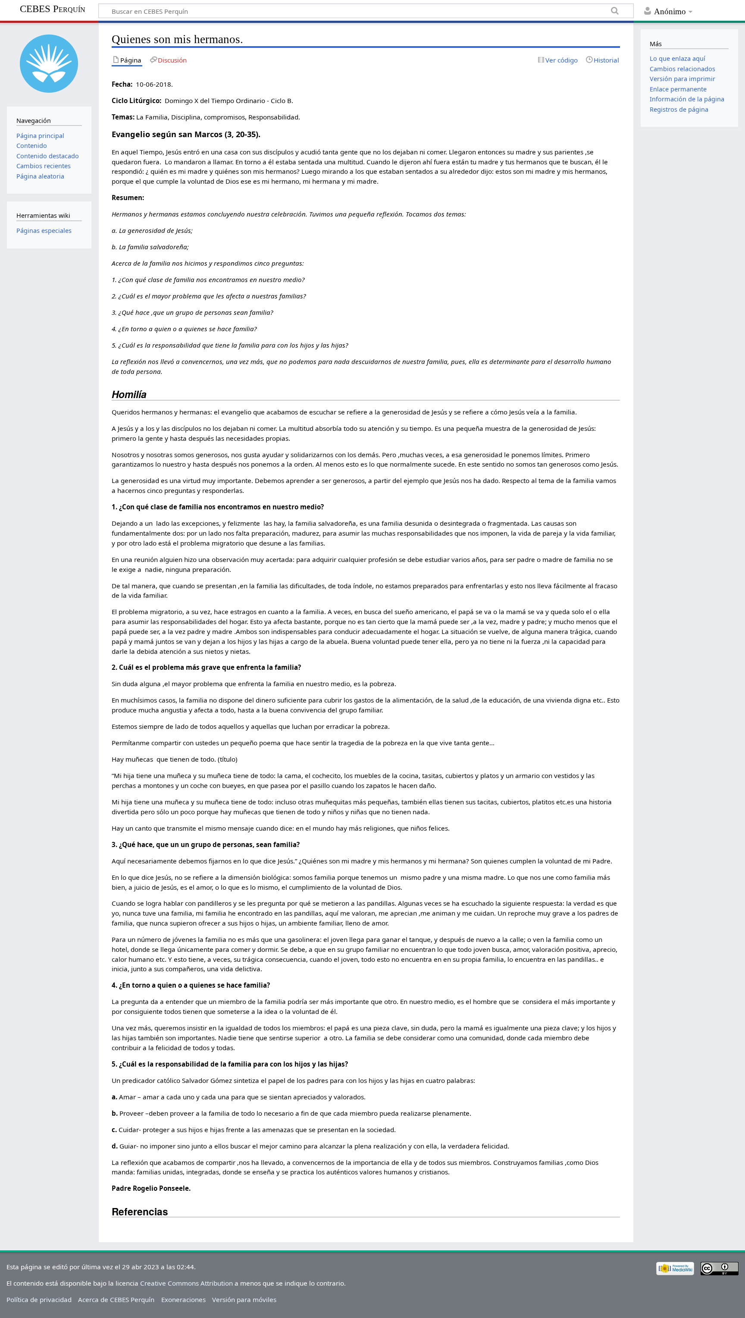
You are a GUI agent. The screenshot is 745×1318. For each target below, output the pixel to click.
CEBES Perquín (52, 8)
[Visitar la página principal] (49, 64)
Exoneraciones (183, 1299)
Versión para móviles (244, 1299)
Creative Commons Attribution (186, 1283)
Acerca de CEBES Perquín (116, 1299)
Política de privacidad (39, 1299)
